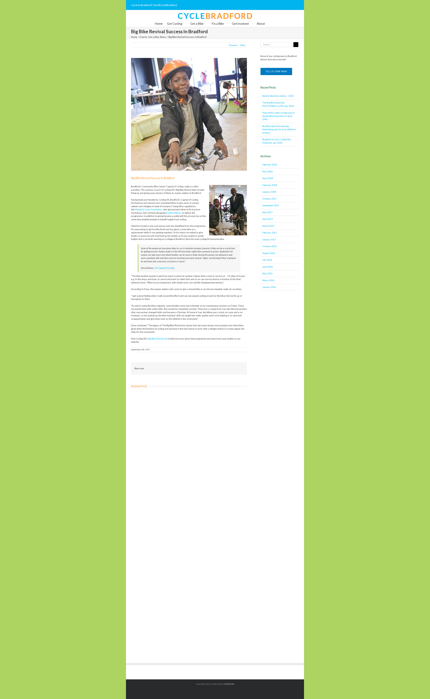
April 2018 (267, 178)
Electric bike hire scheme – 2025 (278, 96)
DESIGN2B (229, 684)
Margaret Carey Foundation (148, 209)
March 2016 (268, 280)
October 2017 (269, 198)
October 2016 (269, 246)
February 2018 (269, 185)
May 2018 (267, 171)
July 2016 (267, 260)
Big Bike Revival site (158, 338)
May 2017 (267, 212)
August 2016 (268, 253)
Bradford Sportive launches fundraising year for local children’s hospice (279, 129)
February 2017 (269, 232)
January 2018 (269, 191)
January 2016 (269, 287)
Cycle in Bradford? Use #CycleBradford (154, 5)
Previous (233, 45)
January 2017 (269, 239)
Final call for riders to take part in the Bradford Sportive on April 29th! (278, 116)
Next (243, 45)
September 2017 (270, 205)
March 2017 (268, 226)
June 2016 (267, 266)
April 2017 (267, 219)
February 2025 (269, 164)
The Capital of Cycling (164, 268)
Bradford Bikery (173, 212)
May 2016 (267, 273)
